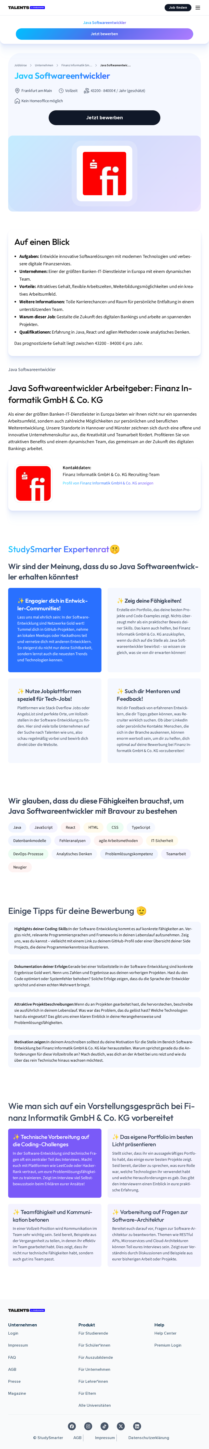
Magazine (17, 1393)
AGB (12, 1369)
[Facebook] (72, 1426)
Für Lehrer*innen (93, 1381)
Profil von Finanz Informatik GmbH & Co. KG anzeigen (108, 483)
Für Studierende (93, 1333)
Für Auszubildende (96, 1357)
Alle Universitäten (95, 1405)
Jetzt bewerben (104, 34)
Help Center (165, 1333)
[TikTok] (104, 1426)
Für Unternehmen (94, 1369)
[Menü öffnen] (198, 8)
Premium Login (167, 1345)
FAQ (12, 1357)
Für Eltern (87, 1393)
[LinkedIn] (137, 1426)
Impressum (18, 1345)
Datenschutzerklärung (148, 1437)
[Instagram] (88, 1426)
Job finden (178, 7)
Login (13, 1333)
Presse (14, 1381)
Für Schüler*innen (94, 1345)
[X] (121, 1426)
